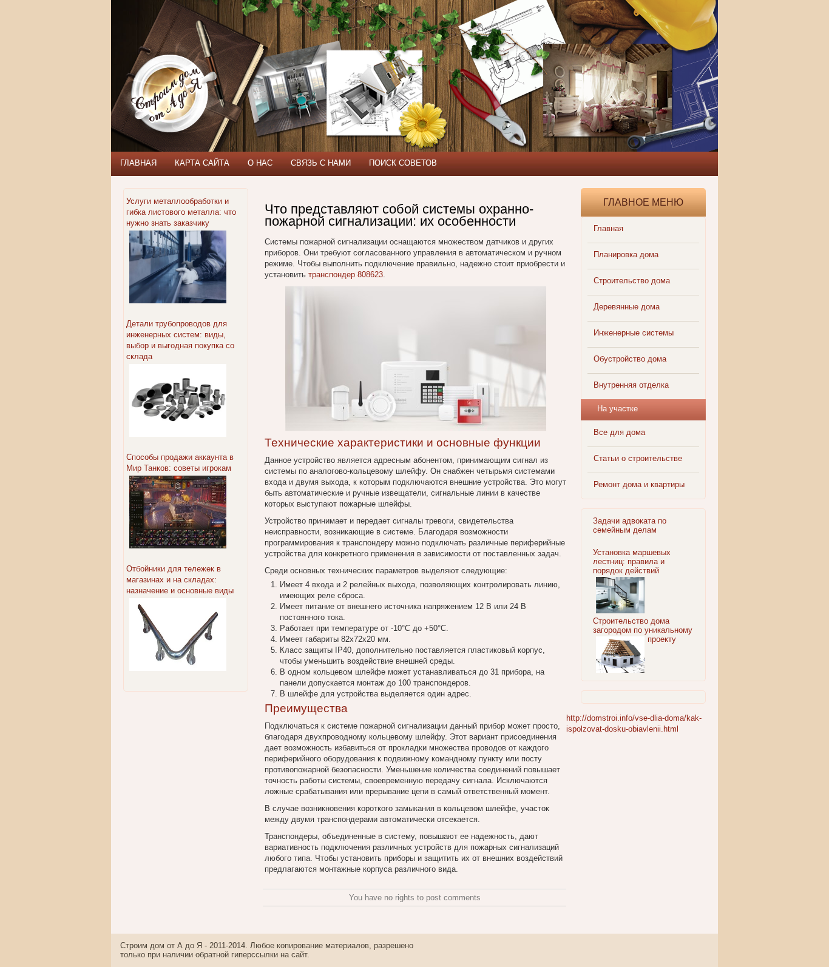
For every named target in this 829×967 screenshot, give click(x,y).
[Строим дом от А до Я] (241, 54)
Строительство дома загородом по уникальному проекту (642, 630)
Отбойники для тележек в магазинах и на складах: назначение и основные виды (180, 579)
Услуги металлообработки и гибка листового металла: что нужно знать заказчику (181, 212)
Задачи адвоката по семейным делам (629, 525)
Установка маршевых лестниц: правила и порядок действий (632, 561)
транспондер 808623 (345, 274)
